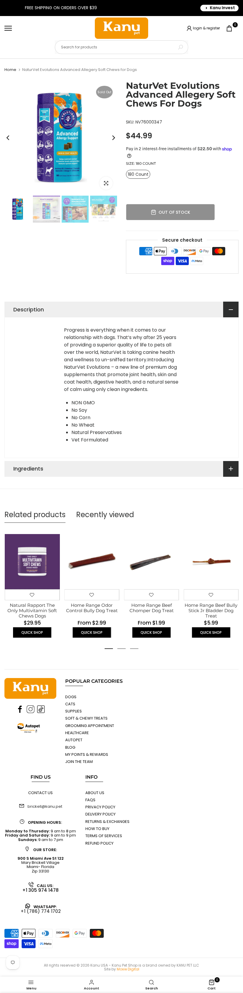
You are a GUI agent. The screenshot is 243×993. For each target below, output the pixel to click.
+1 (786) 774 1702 (40, 911)
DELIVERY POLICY (100, 814)
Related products (34, 515)
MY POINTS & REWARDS (86, 754)
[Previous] (12, 138)
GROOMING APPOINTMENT (89, 725)
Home (10, 69)
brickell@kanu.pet (45, 806)
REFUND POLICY (99, 843)
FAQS (90, 800)
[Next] (109, 138)
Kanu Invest (222, 8)
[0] (229, 28)
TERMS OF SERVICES (103, 836)
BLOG (70, 747)
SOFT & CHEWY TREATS (86, 718)
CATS (70, 704)
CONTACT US (40, 793)
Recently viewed (105, 515)
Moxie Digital (128, 969)
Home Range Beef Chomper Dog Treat (151, 607)
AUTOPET (73, 740)
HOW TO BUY (97, 829)
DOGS (70, 697)
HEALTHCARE (77, 733)
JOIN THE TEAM (79, 761)
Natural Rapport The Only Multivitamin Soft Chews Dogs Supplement (32, 613)
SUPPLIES (73, 711)
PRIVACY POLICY (100, 807)
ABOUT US (94, 793)
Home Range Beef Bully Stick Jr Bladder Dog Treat (211, 610)
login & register (206, 27)
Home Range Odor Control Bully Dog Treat (91, 607)
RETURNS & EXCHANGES (107, 821)
